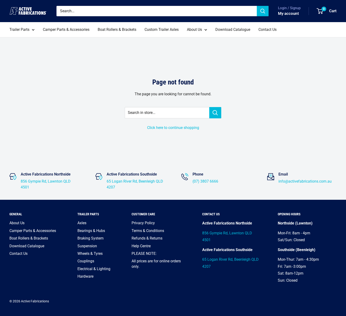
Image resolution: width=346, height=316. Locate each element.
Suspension (87, 246)
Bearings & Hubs (91, 230)
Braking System (90, 238)
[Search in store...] (215, 112)
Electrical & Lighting (93, 269)
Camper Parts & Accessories (66, 29)
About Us (194, 29)
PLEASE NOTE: (144, 253)
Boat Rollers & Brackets (117, 29)
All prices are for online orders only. (156, 263)
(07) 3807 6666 (205, 181)
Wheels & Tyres (90, 253)
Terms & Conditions (148, 230)
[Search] (263, 11)
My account (288, 13)
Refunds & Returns (147, 238)
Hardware (85, 276)
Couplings (85, 261)
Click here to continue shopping (173, 127)
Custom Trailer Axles (162, 29)
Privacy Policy (143, 223)
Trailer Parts (19, 29)
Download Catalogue (232, 29)
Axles (81, 223)
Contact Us (267, 29)
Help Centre (141, 246)
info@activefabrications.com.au (305, 181)
